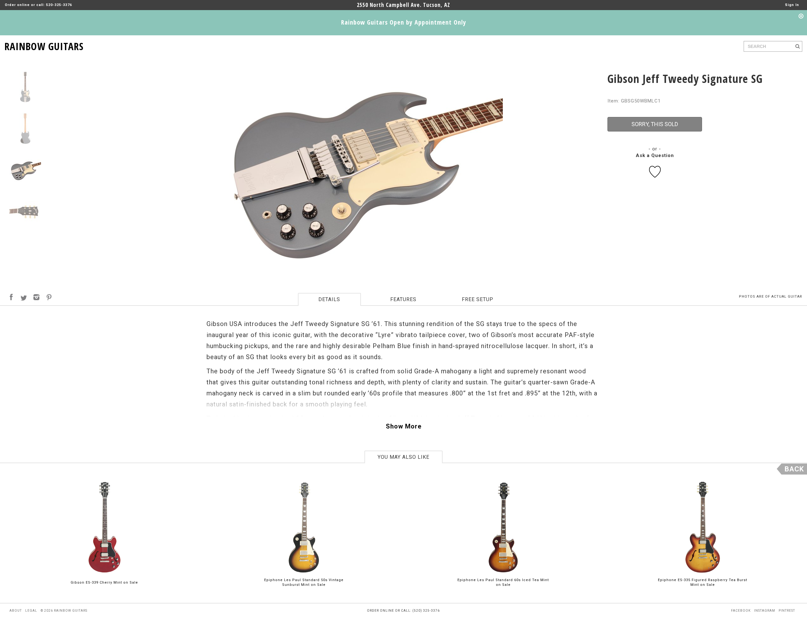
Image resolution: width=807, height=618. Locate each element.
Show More (403, 426)
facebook (741, 610)
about (15, 610)
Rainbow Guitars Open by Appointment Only (403, 22)
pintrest (787, 610)
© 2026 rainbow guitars (64, 610)
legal (31, 610)
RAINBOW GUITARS (44, 45)
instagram (764, 610)
